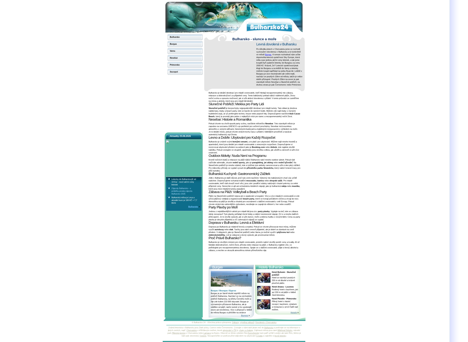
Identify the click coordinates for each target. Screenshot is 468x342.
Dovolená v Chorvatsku (265, 322)
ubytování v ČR (230, 330)
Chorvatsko (191, 330)
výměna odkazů (247, 322)
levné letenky (280, 336)
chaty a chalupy (246, 330)
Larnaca (207, 333)
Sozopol (174, 72)
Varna (172, 51)
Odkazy (235, 322)
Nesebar (174, 58)
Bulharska (268, 327)
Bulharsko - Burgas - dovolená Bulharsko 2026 (178, 2)
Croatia (259, 336)
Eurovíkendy (253, 333)
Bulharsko (175, 37)
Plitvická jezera (178, 333)
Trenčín (202, 336)
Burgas (173, 44)
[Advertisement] (231, 65)
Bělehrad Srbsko (285, 330)
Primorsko (175, 65)
